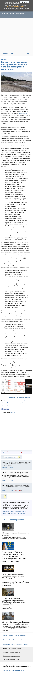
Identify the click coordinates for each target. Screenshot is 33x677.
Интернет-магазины (16, 644)
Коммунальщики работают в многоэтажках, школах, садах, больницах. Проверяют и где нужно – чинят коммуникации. (14, 560)
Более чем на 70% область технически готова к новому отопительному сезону (13, 554)
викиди (10, 400)
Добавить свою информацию (11, 659)
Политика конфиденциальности (11, 656)
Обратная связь (7, 648)
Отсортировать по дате (10, 457)
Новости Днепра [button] (8, 54)
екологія (20, 400)
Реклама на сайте (18, 670)
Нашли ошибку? (16, 648)
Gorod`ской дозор (8, 511)
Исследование (23, 113)
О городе (5, 13)
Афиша (11, 635)
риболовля (4, 402)
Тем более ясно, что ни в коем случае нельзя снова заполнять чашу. (16, 486)
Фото (12, 13)
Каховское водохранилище (14, 402)
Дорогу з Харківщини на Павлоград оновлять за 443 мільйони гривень (16, 623)
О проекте (6, 670)
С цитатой (10, 467)
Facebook (12, 412)
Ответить (4, 467)
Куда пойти (23, 635)
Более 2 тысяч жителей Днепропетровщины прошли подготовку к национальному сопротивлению (13, 602)
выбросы (5, 400)
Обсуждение (17, 490)
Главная (5, 635)
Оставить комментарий (15, 452)
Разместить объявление (17, 513)
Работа (23, 639)
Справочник (20, 13)
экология (14, 400)
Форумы (24, 16)
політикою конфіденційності (15, 6)
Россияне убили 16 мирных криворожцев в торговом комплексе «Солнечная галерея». (14, 538)
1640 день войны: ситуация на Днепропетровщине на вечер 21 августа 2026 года (14, 577)
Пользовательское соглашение (11, 652)
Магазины (15, 16)
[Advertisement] (16, 34)
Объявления (6, 16)
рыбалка (25, 400)
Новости (16, 635)
